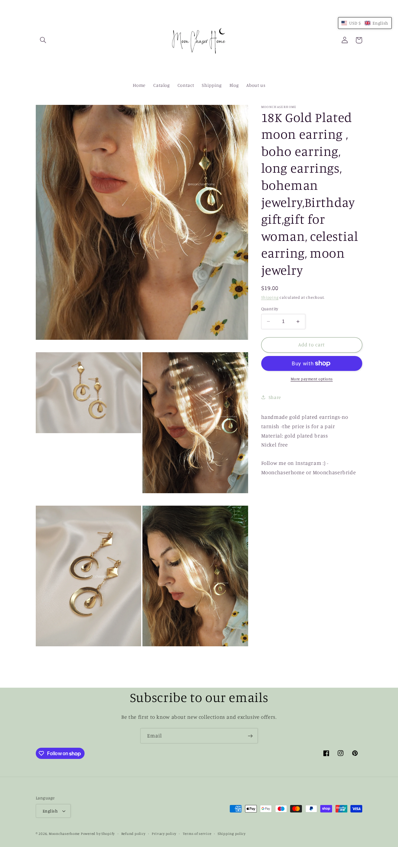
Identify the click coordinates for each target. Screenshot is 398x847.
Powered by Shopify (98, 833)
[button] (43, 40)
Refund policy (133, 833)
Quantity (269, 308)
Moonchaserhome (64, 833)
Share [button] (275, 397)
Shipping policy (232, 833)
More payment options (312, 379)
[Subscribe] (250, 735)
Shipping (270, 297)
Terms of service (197, 833)
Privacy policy (164, 833)
